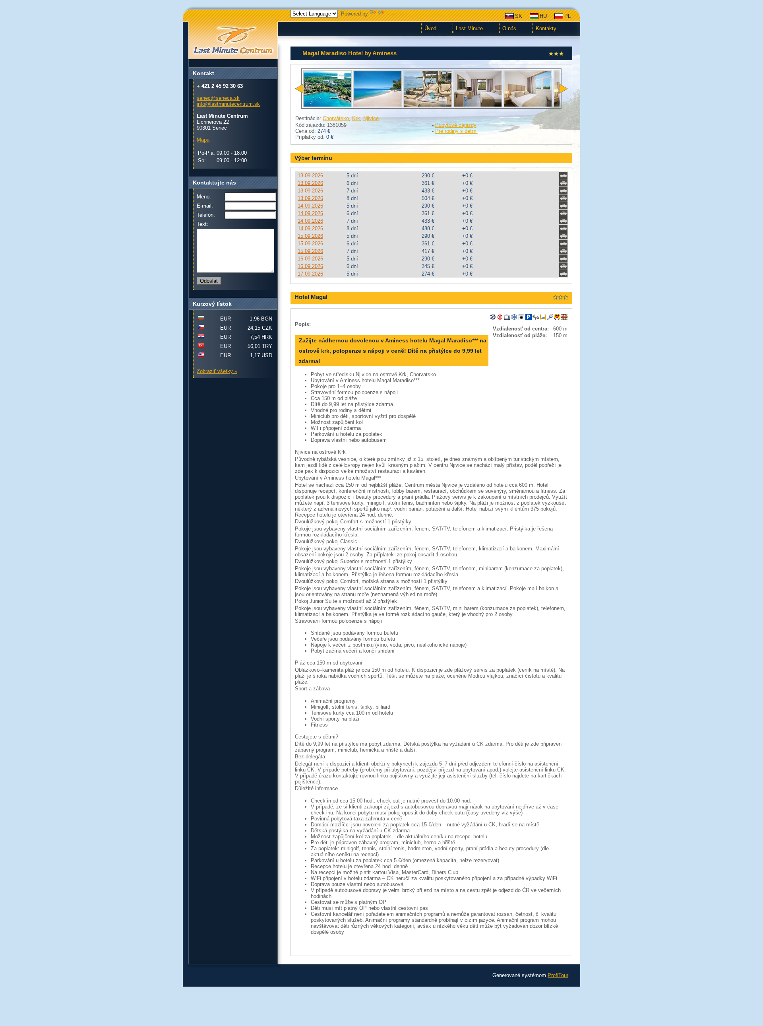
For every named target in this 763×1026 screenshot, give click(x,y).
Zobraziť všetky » (217, 371)
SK (518, 16)
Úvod (430, 28)
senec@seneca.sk (218, 98)
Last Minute (469, 28)
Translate (396, 14)
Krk (356, 118)
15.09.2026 (310, 236)
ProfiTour (558, 975)
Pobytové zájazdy (455, 125)
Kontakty (546, 28)
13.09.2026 (310, 176)
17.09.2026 (310, 274)
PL (567, 16)
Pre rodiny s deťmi (456, 131)
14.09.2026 (310, 206)
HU (543, 16)
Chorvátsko (336, 118)
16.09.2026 (310, 259)
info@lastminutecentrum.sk (228, 104)
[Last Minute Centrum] (232, 41)
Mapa (203, 140)
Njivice (371, 118)
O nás (509, 28)
